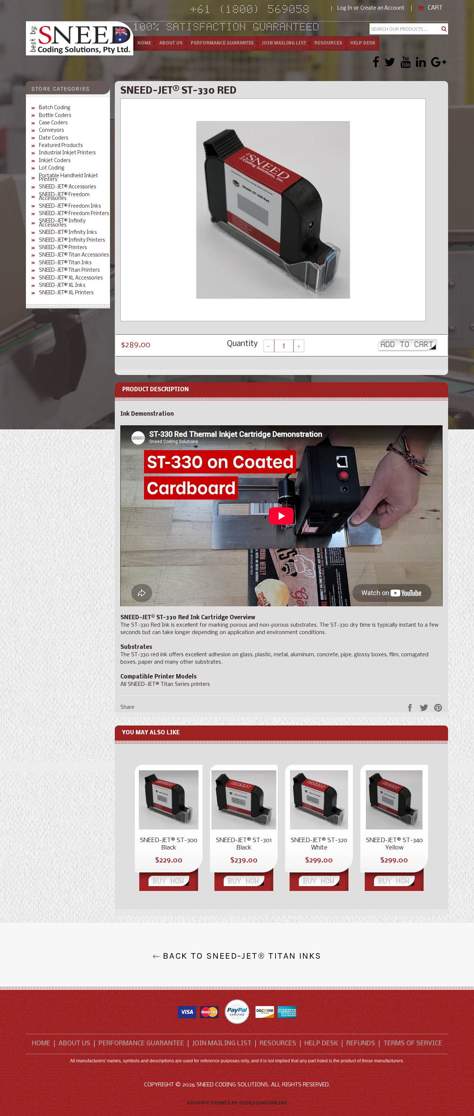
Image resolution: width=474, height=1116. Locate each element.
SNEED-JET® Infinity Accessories (62, 223)
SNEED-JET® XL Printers (66, 293)
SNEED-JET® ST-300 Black (168, 844)
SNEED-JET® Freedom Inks (70, 206)
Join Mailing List (284, 43)
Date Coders (53, 138)
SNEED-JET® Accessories (67, 187)
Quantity (242, 344)
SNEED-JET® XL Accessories (71, 278)
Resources (328, 43)
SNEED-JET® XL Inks (62, 286)
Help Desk (362, 43)
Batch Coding (54, 108)
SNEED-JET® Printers (63, 248)
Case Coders (53, 123)
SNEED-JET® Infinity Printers (72, 240)
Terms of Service (412, 1043)
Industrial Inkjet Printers (67, 153)
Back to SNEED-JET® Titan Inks (241, 956)
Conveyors (51, 131)
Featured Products (61, 146)
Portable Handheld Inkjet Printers (68, 178)
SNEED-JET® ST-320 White (319, 844)
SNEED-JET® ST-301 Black (244, 844)
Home (144, 43)
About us (171, 43)
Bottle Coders (55, 116)
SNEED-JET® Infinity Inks (68, 233)
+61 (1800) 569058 (261, 11)
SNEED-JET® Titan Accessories (74, 255)
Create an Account (382, 8)
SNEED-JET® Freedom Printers (74, 214)
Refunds (360, 1043)
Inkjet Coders (54, 161)
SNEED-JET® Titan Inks (65, 263)
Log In (344, 8)
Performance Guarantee (222, 43)
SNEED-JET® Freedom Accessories (64, 197)
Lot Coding (51, 168)
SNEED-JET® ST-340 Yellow (394, 844)
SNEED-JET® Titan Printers (69, 270)
